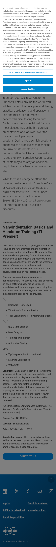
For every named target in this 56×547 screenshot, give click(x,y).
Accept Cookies (28, 89)
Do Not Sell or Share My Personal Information (28, 72)
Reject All (28, 81)
